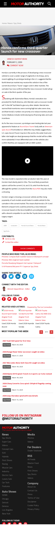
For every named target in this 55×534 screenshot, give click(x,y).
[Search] (49, 3)
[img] (4, 276)
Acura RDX (36, 188)
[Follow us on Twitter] (9, 299)
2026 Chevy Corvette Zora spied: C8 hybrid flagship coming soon (27, 384)
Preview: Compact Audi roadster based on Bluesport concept (25, 256)
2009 (5, 225)
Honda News (41, 225)
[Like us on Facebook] (4, 299)
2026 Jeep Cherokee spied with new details (20, 396)
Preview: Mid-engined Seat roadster (16, 260)
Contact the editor (12, 242)
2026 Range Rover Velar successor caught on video (23, 352)
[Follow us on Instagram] (15, 299)
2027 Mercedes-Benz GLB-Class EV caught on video (24, 363)
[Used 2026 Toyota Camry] (43, 320)
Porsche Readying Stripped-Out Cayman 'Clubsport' (21, 263)
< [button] (41, 332)
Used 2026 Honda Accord (9, 325)
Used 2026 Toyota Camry (42, 325)
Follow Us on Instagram (21, 416)
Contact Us (32, 490)
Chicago (5, 499)
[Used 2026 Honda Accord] (10, 320)
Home (4, 23)
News (10, 23)
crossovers (14, 225)
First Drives (7, 460)
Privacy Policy (33, 509)
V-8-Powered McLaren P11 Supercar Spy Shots (20, 266)
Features (6, 486)
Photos (31, 438)
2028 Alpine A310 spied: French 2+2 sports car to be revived (27, 374)
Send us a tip (10, 238)
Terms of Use (33, 498)
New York (6, 514)
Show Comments (27, 248)
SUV (4, 453)
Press (30, 494)
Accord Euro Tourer (27, 126)
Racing (5, 464)
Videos (5, 445)
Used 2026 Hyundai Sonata (26, 325)
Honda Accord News (27, 225)
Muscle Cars (7, 468)
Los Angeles (7, 510)
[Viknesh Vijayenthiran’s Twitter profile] (32, 289)
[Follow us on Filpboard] (26, 299)
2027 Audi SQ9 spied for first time (17, 341)
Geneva (5, 506)
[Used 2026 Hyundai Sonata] (27, 320)
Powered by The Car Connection (39, 307)
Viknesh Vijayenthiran (17, 58)
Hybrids (5, 456)
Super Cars (6, 442)
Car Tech (5, 482)
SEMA (4, 495)
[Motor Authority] (27, 3)
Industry (5, 471)
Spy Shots (17, 23)
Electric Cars (7, 475)
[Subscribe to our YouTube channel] (20, 299)
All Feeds (31, 459)
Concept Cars (7, 449)
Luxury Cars (7, 479)
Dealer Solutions (35, 450)
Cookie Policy (33, 505)
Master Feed (33, 463)
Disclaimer (32, 502)
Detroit (5, 502)
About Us (32, 487)
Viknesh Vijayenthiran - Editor (18, 289)
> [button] (51, 332)
